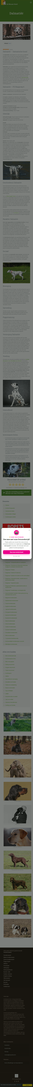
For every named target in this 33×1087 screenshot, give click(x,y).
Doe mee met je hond (16, 552)
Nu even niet (16, 556)
